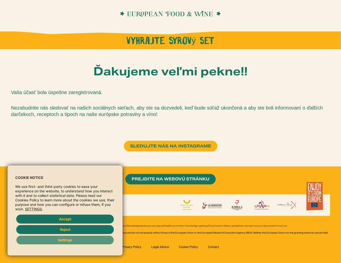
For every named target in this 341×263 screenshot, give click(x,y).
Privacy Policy (131, 247)
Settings (65, 240)
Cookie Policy (188, 247)
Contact (213, 247)
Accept (65, 219)
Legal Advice (160, 247)
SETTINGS (33, 209)
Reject (65, 229)
